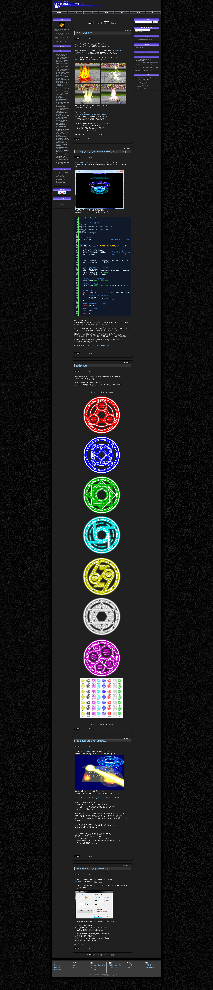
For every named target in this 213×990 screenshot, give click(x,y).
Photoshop (146, 70)
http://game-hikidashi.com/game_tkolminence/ (90, 114)
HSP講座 (94, 969)
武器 (150, 59)
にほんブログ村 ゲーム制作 (143, 79)
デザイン (148, 67)
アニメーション (150, 69)
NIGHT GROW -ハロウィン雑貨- (144, 78)
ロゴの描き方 (95, 967)
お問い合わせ (150, 965)
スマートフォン (144, 69)
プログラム (150, 70)
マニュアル (141, 59)
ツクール (142, 64)
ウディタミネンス (78, 965)
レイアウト (148, 64)
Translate (140, 31)
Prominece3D (58, 965)
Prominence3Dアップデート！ (92, 868)
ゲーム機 (146, 62)
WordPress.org (59, 206)
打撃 (153, 69)
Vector (148, 59)
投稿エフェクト (114, 967)
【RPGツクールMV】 (82, 53)
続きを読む (78, 944)
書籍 (144, 62)
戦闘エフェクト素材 (115, 965)
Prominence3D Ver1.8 (61, 179)
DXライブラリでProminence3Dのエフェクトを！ (62, 107)
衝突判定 (145, 59)
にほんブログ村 (61, 194)
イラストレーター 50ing (142, 81)
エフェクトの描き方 (151, 62)
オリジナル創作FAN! (141, 84)
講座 (139, 70)
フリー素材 (143, 67)
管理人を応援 (150, 967)
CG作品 (130, 965)
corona (145, 64)
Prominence (139, 61)
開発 (142, 70)
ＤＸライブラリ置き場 (142, 88)
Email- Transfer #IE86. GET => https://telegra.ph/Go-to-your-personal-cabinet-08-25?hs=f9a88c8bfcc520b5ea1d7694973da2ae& (62, 159)
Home (59, 12)
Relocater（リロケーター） (62, 54)
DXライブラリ (80, 164)
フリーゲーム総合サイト (142, 85)
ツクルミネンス (59, 76)
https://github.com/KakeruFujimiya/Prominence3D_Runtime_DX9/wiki (98, 798)
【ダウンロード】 (97, 392)
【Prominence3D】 (117, 50)
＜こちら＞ (66, 37)
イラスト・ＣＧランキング (143, 82)
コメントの (60, 204)
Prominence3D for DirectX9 (91, 741)
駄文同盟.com (140, 87)
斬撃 (146, 61)
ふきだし (154, 67)
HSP (148, 61)
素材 (146, 67)
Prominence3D (86, 751)
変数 (137, 70)
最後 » (114, 23)
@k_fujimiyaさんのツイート (141, 47)
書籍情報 (58, 66)
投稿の (59, 203)
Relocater (57, 967)
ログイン (58, 201)
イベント (150, 61)
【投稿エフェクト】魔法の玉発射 (144, 39)
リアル (138, 59)
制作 (136, 59)
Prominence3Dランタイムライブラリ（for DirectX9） (93, 162)
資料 (141, 69)
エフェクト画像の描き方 (98, 965)
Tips (140, 64)
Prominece (57, 969)
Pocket (90, 38)
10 (105, 23)
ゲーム (151, 67)
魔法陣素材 (81, 365)
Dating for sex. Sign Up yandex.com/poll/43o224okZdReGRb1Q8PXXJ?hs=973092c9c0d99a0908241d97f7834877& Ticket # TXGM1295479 (62, 81)
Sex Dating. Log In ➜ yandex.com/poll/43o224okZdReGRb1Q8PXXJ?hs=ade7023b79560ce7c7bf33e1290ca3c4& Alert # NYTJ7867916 (62, 71)
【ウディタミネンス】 (91, 135)
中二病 (156, 69)
